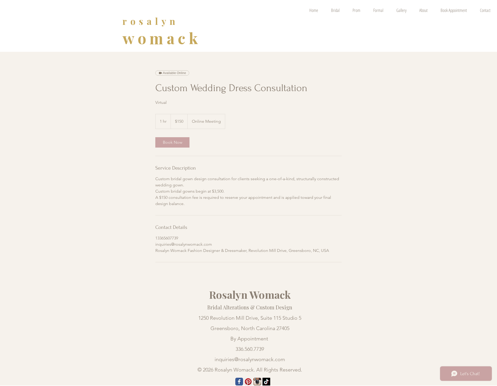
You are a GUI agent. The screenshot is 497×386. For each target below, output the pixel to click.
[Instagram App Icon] (257, 381)
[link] (172, 142)
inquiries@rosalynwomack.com (250, 359)
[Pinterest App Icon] (248, 381)
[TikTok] (266, 381)
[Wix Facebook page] (239, 381)
